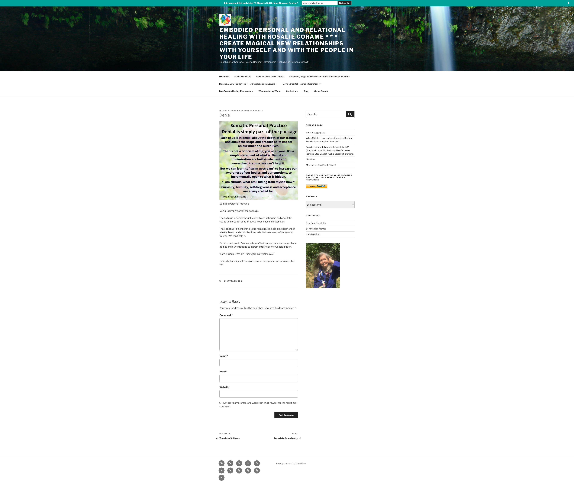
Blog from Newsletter (316, 223)
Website (224, 387)
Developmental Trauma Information (300, 84)
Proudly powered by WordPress (291, 463)
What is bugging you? (316, 132)
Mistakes (310, 159)
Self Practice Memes (316, 228)
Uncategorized (233, 281)
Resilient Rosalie (252, 111)
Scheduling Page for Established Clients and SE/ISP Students (319, 76)
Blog (305, 91)
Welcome (224, 76)
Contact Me (292, 91)
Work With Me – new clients (270, 76)
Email (223, 371)
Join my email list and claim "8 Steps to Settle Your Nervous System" (261, 3)
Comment (226, 315)
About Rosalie (241, 76)
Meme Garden (321, 91)
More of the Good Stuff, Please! (321, 165)
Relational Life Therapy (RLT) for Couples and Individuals (247, 84)
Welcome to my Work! (269, 91)
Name (223, 356)
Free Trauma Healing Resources (235, 91)
